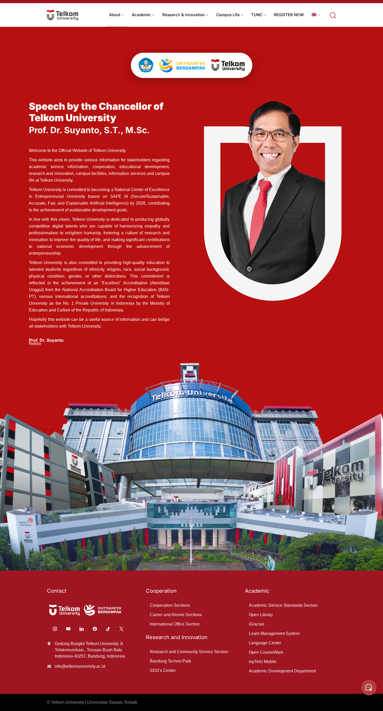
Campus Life (228, 14)
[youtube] (68, 628)
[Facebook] (95, 628)
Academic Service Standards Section (283, 605)
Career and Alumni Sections (176, 614)
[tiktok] (108, 628)
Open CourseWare (266, 652)
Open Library (261, 614)
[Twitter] (121, 628)
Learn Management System (274, 633)
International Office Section (175, 624)
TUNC (256, 14)
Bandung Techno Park (170, 661)
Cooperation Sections (170, 605)
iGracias (256, 624)
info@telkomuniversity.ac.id (80, 666)
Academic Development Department (282, 671)
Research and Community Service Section (189, 651)
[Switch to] (315, 15)
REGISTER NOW (289, 14)
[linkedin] (81, 628)
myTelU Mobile (262, 661)
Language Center (265, 643)
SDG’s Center (163, 670)
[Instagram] (55, 628)
